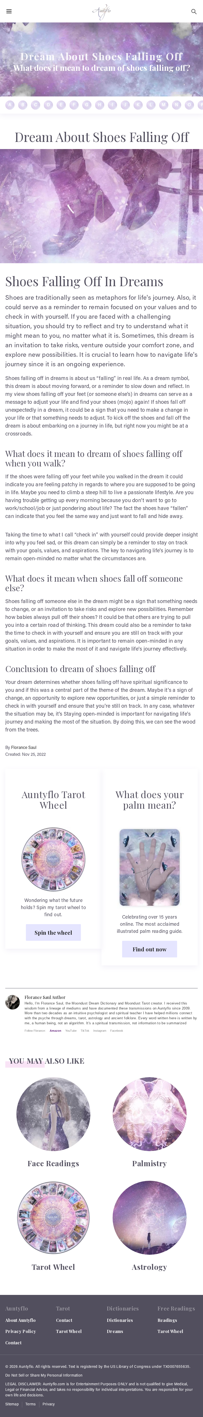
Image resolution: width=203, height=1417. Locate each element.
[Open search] (194, 11)
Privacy (49, 1404)
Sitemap (12, 1404)
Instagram (99, 1030)
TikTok (85, 1030)
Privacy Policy (20, 1331)
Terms (30, 1404)
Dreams (115, 1331)
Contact (13, 1342)
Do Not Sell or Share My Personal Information (43, 1376)
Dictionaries (120, 1320)
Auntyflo (26, 1367)
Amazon (55, 1030)
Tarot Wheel (69, 1331)
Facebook (116, 1030)
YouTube (71, 1030)
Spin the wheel (53, 932)
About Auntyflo (20, 1320)
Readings (167, 1320)
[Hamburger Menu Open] (9, 11)
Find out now (150, 949)
